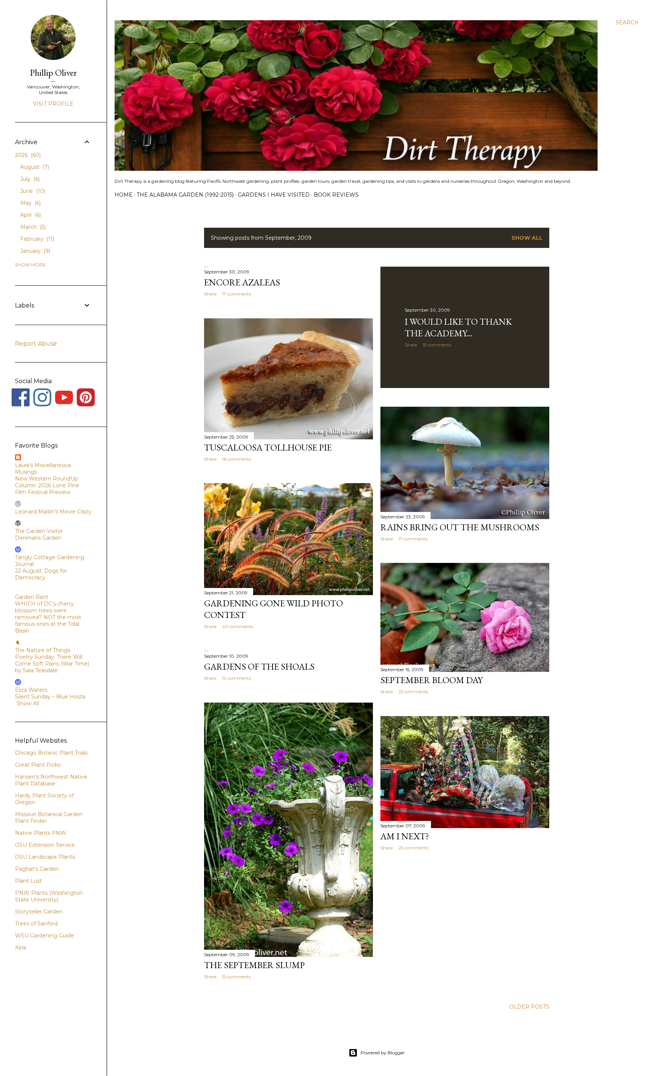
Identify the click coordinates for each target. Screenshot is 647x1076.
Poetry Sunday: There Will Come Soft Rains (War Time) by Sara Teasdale (52, 664)
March (32, 227)
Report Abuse (36, 343)
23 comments (413, 848)
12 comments (236, 678)
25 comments (413, 691)
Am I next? (404, 836)
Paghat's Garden (37, 869)
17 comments (236, 294)
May (29, 203)
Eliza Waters (31, 689)
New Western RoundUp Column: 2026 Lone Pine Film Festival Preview (47, 485)
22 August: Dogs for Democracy (41, 574)
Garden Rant (31, 597)
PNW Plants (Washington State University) (49, 896)
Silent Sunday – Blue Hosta (50, 696)
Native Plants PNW (40, 833)
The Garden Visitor (39, 531)
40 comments (237, 626)
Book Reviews (336, 194)
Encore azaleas (242, 282)
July (29, 179)
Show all (527, 237)
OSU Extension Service (45, 845)
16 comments (236, 459)
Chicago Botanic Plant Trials (51, 752)
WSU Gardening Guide (44, 935)
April (29, 215)
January (34, 251)
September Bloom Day (431, 680)
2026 (27, 155)
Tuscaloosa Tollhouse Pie (268, 447)
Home (124, 194)
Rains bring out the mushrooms (459, 527)
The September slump (254, 965)
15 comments (437, 345)
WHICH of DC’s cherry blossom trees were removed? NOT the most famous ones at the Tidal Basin (48, 617)
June (32, 191)
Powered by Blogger (383, 1052)
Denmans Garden (38, 537)
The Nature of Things (42, 650)
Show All (28, 703)
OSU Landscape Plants (45, 857)
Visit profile (53, 103)
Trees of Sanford (36, 923)
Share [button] (210, 294)
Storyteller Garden (39, 911)
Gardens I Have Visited (274, 194)
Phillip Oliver (53, 72)
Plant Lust (28, 881)
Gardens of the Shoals (259, 666)
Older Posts (529, 1006)
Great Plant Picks (37, 764)
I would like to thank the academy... (458, 327)
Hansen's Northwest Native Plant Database (51, 780)
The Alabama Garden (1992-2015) (185, 194)
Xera (20, 947)
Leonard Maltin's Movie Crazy (53, 511)
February (36, 239)
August (34, 167)
